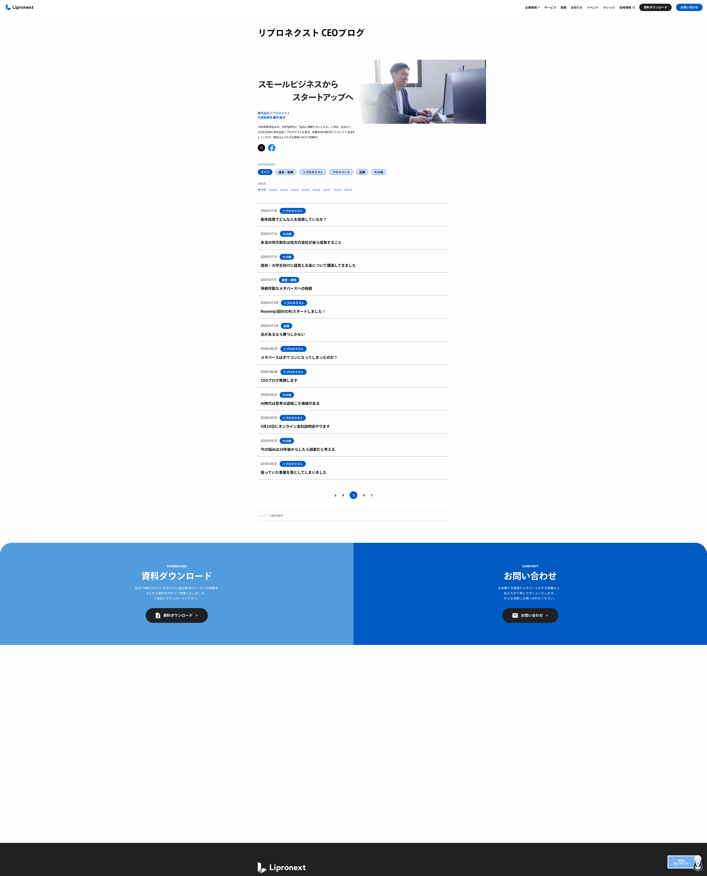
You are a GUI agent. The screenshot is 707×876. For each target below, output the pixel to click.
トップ (261, 515)
